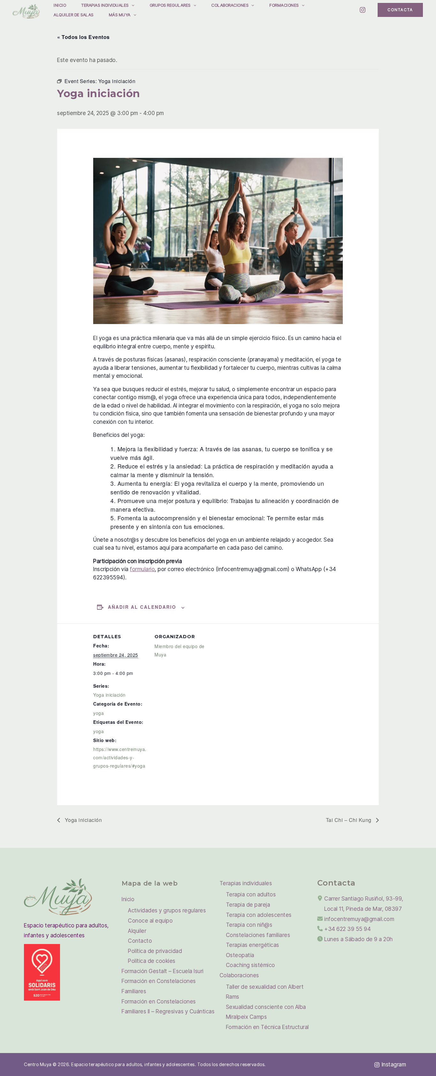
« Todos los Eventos (83, 37)
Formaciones (284, 5)
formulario (142, 569)
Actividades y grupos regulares (167, 910)
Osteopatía (240, 955)
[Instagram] (362, 10)
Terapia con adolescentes (259, 915)
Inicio (60, 5)
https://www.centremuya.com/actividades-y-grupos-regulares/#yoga (120, 757)
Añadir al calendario (142, 607)
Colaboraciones (229, 5)
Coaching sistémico (250, 965)
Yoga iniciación (109, 695)
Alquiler (137, 931)
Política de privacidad (155, 951)
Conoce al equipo (150, 920)
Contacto (140, 941)
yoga (98, 713)
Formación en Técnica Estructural (267, 1027)
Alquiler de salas (74, 14)
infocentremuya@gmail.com (359, 919)
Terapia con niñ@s (249, 925)
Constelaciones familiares (258, 935)
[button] (131, 5)
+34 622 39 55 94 (347, 929)
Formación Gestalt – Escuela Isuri (163, 971)
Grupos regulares (170, 5)
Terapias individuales (105, 5)
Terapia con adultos (251, 894)
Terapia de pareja (248, 905)
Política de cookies (152, 961)
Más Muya (120, 14)
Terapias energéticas (252, 945)
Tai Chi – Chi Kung (349, 820)
